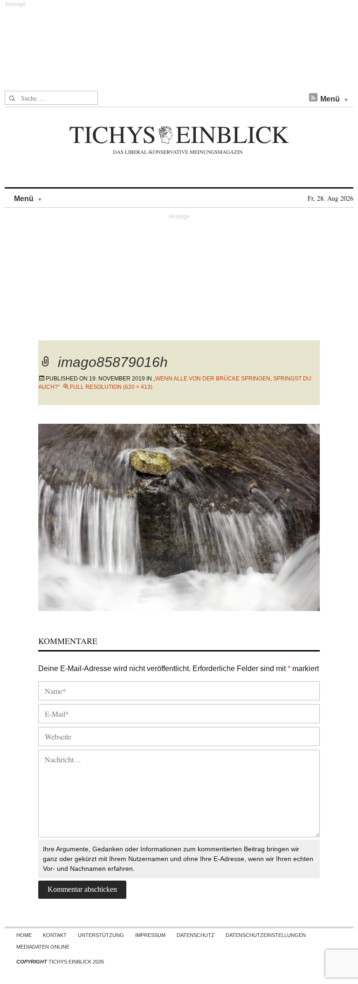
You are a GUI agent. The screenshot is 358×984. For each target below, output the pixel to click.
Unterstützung (101, 935)
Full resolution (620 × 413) (111, 387)
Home (24, 935)
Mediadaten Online (42, 947)
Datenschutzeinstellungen (266, 935)
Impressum (150, 935)
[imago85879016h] (179, 516)
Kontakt (55, 935)
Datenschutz (195, 935)
